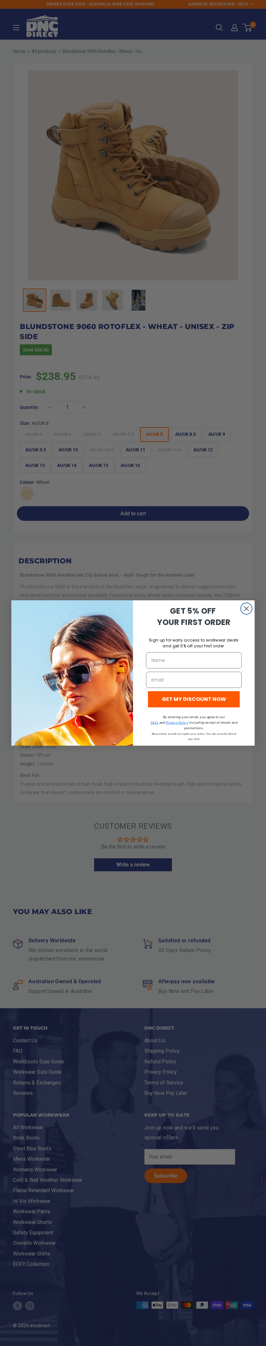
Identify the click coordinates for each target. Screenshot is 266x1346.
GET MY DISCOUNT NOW (194, 699)
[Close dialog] (246, 608)
